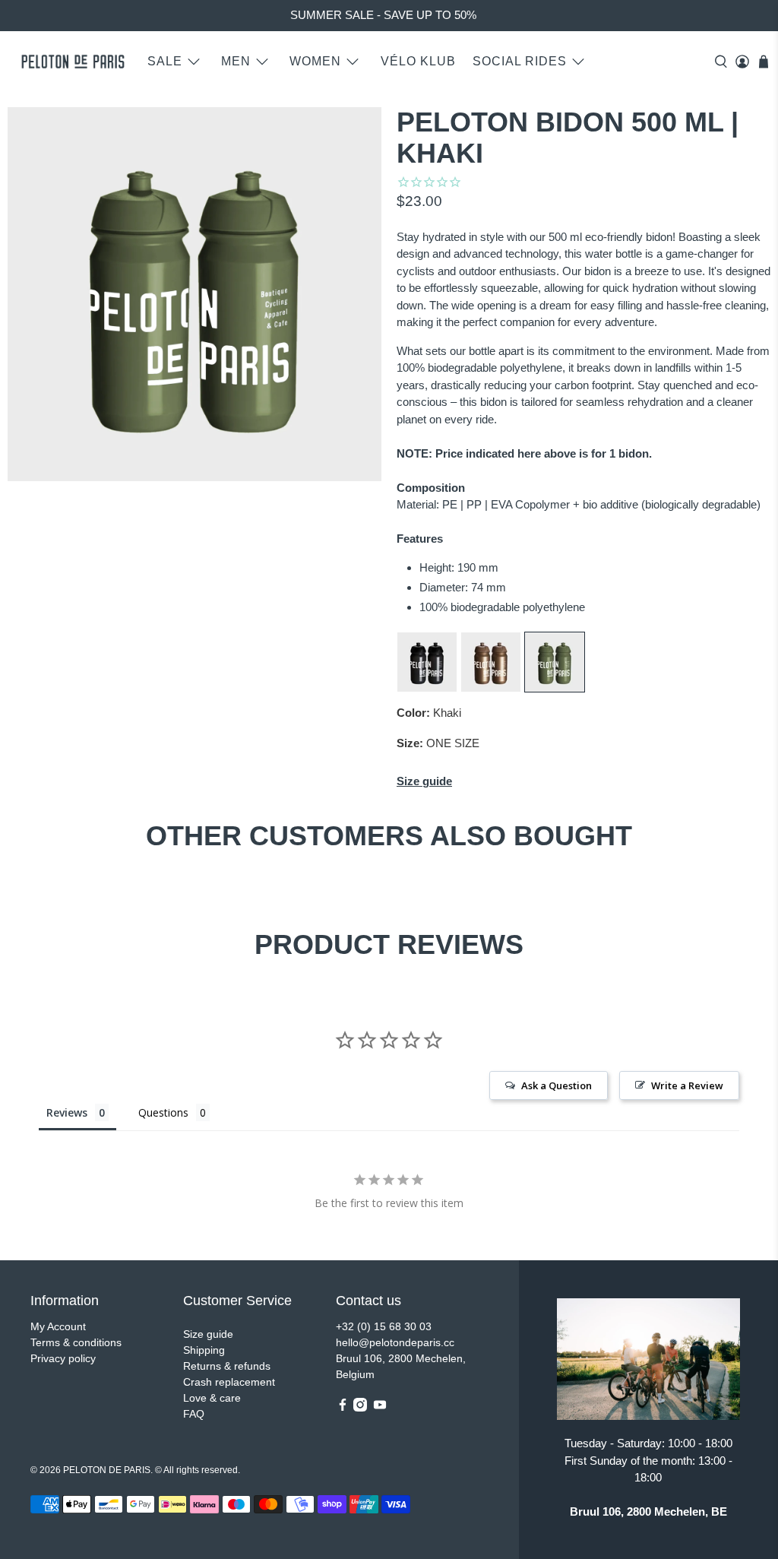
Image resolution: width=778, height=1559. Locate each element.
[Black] (427, 688)
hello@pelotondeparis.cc (395, 1342)
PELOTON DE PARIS (106, 1470)
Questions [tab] (163, 1112)
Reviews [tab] (66, 1112)
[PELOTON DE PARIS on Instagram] (360, 1408)
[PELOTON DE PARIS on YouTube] (380, 1408)
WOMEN (315, 61)
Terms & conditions (76, 1342)
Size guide (208, 1334)
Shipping (204, 1350)
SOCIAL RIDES (520, 61)
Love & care (212, 1398)
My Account (58, 1326)
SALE (164, 61)
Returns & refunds (226, 1366)
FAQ (193, 1414)
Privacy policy (63, 1358)
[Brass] (490, 688)
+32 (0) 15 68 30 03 (384, 1326)
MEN (236, 61)
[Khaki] (554, 688)
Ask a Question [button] (556, 1085)
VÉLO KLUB (418, 61)
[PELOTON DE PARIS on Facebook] (342, 1408)
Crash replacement (229, 1382)
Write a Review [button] (687, 1085)
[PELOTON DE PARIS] (73, 62)
